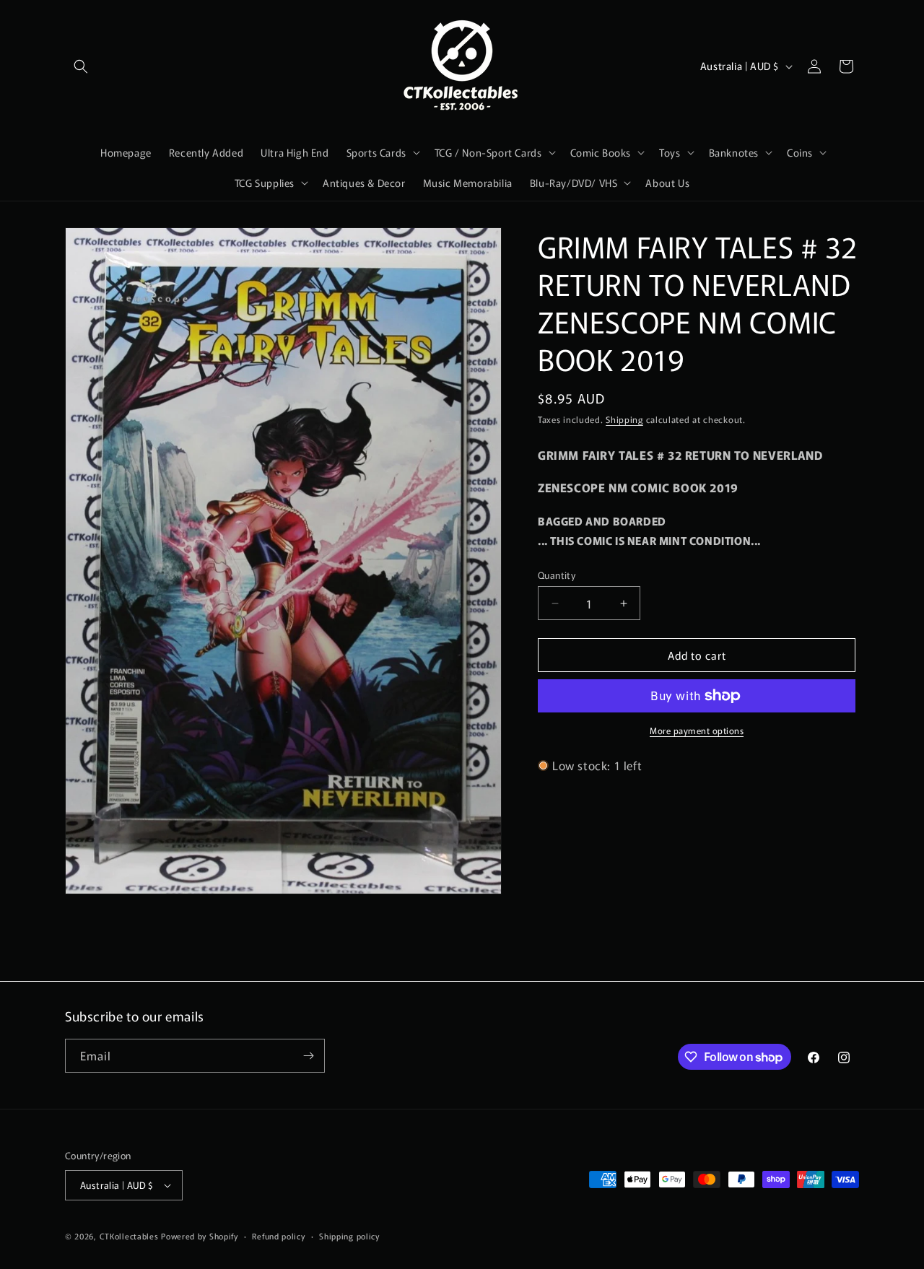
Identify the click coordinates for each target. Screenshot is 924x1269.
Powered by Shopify (199, 1236)
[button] (81, 66)
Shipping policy (349, 1235)
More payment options (697, 730)
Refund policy (278, 1235)
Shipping (624, 419)
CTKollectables (129, 1236)
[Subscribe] (308, 1056)
